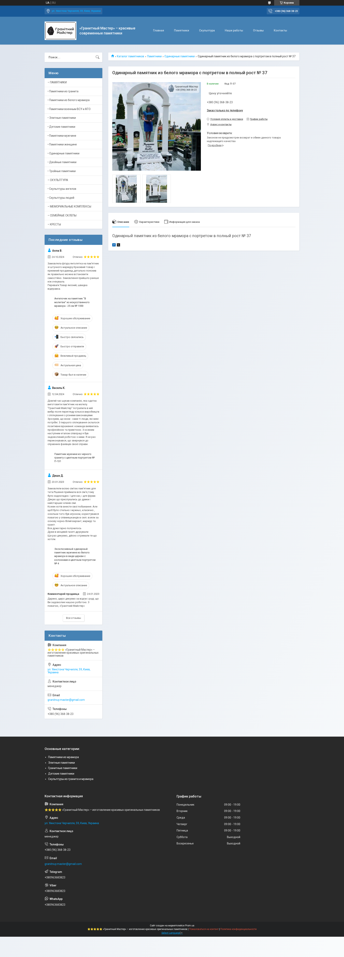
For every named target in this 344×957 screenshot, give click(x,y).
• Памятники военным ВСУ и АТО (69, 109)
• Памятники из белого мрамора (69, 100)
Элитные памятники (61, 762)
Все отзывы (73, 617)
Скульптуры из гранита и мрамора (70, 779)
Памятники (181, 30)
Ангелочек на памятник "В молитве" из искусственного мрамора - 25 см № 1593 (72, 302)
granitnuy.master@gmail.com (66, 699)
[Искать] (97, 57)
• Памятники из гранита (63, 91)
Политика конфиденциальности (238, 929)
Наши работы (234, 30)
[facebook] (114, 245)
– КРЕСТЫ (54, 224)
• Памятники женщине (62, 144)
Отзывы (258, 30)
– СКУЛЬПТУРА (58, 180)
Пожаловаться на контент (204, 929)
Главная (158, 30)
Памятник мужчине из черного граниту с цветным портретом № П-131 (74, 458)
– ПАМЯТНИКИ (57, 82)
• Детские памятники (61, 126)
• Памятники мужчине (62, 135)
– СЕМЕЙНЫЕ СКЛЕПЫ (62, 215)
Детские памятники (61, 773)
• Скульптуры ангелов (62, 188)
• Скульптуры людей (61, 197)
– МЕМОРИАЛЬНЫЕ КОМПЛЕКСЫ (69, 206)
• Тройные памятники (62, 171)
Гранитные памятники (62, 768)
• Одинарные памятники (63, 153)
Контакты (280, 30)
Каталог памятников (130, 56)
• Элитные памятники (62, 117)
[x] (118, 245)
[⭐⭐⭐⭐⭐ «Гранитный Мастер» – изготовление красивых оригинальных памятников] (60, 30)
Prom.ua (189, 925)
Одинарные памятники (179, 56)
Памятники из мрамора (63, 757)
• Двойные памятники (62, 162)
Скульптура (207, 30)
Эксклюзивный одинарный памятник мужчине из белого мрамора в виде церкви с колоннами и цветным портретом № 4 (75, 556)
